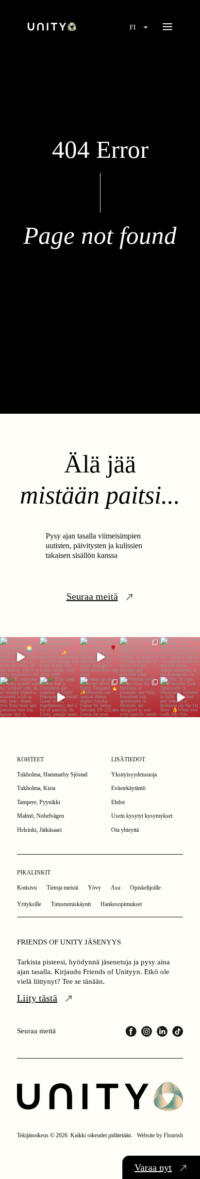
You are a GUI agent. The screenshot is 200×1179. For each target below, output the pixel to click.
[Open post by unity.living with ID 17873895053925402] (140, 697)
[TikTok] (177, 1031)
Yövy (94, 887)
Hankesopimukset (121, 904)
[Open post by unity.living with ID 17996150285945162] (60, 657)
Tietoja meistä (62, 887)
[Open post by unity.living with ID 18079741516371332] (180, 697)
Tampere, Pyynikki (38, 802)
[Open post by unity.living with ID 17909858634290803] (180, 657)
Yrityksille (29, 904)
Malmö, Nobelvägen (40, 815)
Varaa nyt (153, 1167)
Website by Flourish (160, 1135)
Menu (167, 26)
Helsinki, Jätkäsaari (39, 829)
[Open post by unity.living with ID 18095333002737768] (140, 657)
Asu (115, 887)
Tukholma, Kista (36, 788)
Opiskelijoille (145, 887)
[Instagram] (146, 1031)
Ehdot (118, 802)
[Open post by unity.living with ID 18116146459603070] (60, 697)
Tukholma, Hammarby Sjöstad (52, 774)
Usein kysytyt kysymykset (141, 815)
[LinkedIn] (162, 1031)
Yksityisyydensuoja (134, 774)
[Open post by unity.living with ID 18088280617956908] (100, 697)
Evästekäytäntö (128, 788)
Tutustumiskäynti (71, 904)
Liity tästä (37, 998)
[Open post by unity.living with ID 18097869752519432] (20, 657)
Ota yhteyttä (125, 829)
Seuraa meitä (92, 596)
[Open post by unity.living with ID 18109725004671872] (100, 657)
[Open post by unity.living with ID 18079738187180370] (20, 697)
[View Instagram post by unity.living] (34, 671)
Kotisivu (27, 887)
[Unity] (52, 26)
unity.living (19, 646)
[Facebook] (131, 1031)
